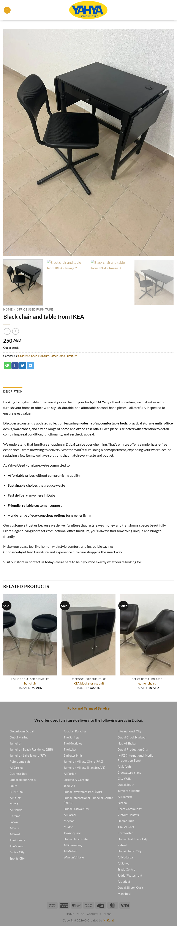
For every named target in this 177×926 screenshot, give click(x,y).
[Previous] (12, 142)
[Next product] (7, 331)
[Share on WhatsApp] (7, 365)
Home (8, 309)
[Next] (165, 142)
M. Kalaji (109, 920)
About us (94, 914)
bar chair (30, 683)
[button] (7, 10)
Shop (80, 914)
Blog (107, 914)
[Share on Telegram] (30, 365)
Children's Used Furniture (33, 356)
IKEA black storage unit (88, 683)
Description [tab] (12, 391)
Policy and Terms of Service (88, 708)
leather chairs (146, 683)
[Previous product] (15, 331)
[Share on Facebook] (15, 365)
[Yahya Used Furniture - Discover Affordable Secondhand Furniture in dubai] (88, 10)
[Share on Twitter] (22, 365)
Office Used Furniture (35, 309)
